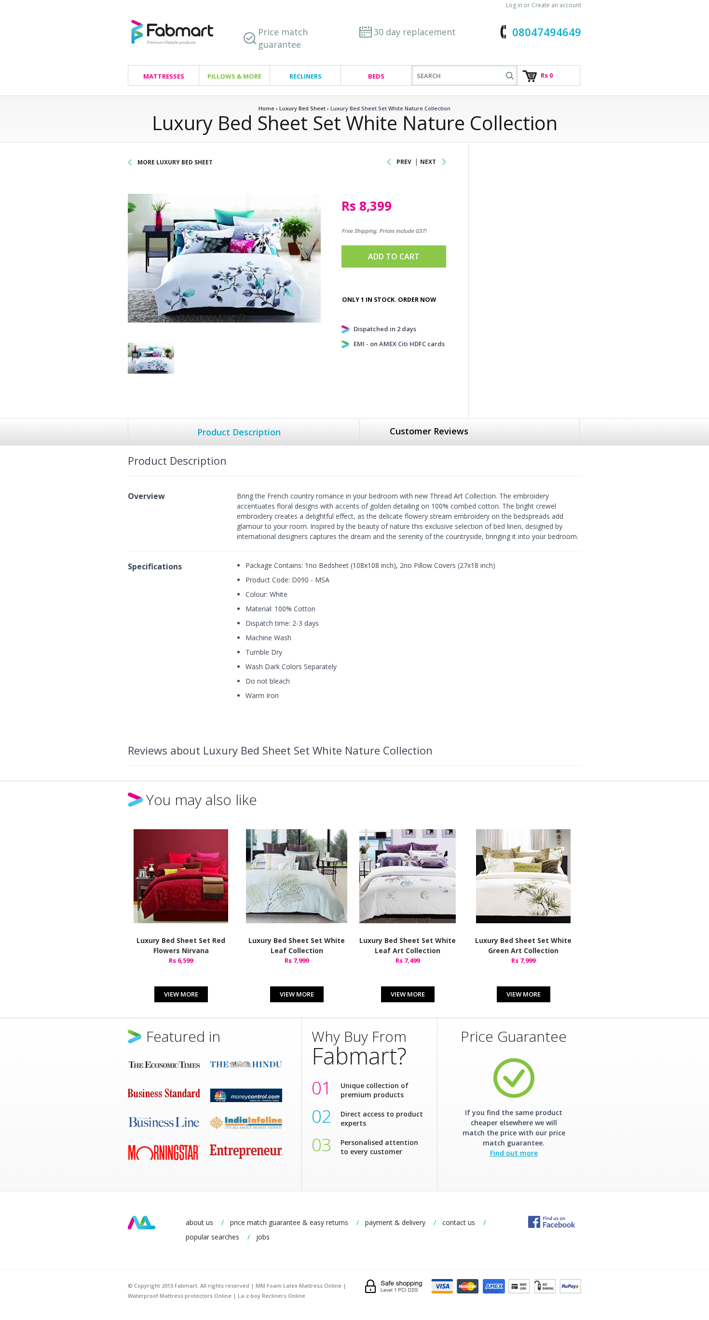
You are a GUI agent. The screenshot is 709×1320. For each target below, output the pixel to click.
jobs (263, 1236)
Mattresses (163, 76)
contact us (458, 1222)
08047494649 (546, 32)
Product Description (239, 432)
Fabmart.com (172, 32)
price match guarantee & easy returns (289, 1222)
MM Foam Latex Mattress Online (298, 1285)
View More (181, 994)
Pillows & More (234, 76)
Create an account (556, 5)
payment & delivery (395, 1222)
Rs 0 (547, 75)
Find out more (514, 1153)
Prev (403, 162)
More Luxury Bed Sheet (175, 162)
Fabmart (141, 1222)
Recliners (305, 76)
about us (199, 1222)
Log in (514, 5)
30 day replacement (415, 32)
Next (428, 162)
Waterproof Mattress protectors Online (180, 1295)
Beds (376, 76)
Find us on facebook (551, 1222)
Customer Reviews (429, 431)
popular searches (212, 1236)
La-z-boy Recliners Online (271, 1295)
